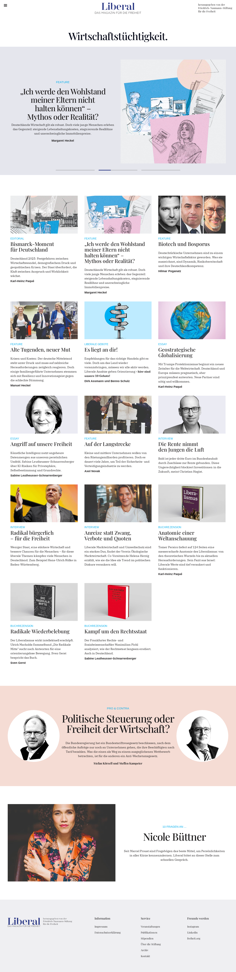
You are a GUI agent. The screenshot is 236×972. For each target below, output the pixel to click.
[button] (5, 5)
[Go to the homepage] (40, 923)
